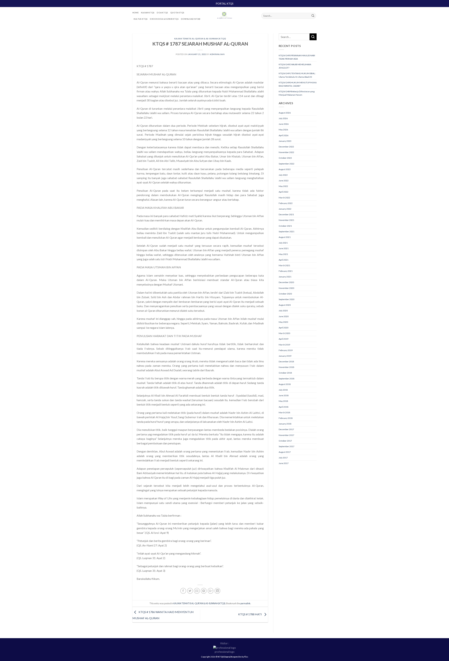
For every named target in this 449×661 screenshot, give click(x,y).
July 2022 (283, 175)
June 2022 (284, 180)
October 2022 (285, 158)
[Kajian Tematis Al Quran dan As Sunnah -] (224, 16)
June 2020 (284, 316)
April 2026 (283, 135)
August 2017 (285, 452)
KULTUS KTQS (141, 19)
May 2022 (283, 186)
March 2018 (284, 412)
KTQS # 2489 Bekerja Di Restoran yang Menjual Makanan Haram (296, 93)
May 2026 (283, 129)
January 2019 (285, 356)
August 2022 (285, 169)
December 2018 (286, 361)
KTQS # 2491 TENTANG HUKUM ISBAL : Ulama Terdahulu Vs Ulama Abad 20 (297, 75)
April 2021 (283, 259)
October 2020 (285, 293)
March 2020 (284, 333)
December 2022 (286, 146)
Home (135, 12)
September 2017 (286, 446)
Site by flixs (243, 656)
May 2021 (283, 254)
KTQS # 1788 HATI (250, 614)
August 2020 (285, 305)
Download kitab (190, 19)
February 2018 (286, 418)
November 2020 (286, 288)
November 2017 (286, 435)
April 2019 (283, 339)
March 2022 (284, 197)
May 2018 (283, 401)
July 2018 (283, 389)
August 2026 (285, 112)
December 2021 (286, 214)
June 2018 (284, 395)
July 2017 (283, 457)
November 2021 (286, 220)
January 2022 (285, 209)
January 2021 (285, 276)
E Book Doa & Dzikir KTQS (164, 19)
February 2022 (286, 203)
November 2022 (286, 152)
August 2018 (285, 384)
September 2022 (286, 163)
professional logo (224, 651)
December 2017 (286, 429)
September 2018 (286, 378)
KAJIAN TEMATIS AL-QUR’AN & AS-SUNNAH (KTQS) (200, 38)
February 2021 (286, 271)
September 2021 (286, 231)
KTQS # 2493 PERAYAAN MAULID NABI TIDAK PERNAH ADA (297, 57)
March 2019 (284, 344)
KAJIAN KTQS (147, 12)
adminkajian (217, 54)
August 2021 (285, 237)
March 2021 (284, 265)
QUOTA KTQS (177, 12)
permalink (245, 603)
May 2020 (283, 322)
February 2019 (286, 350)
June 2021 (284, 248)
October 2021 (285, 226)
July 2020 (283, 310)
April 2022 (283, 191)
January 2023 (285, 141)
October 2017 (285, 440)
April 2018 (283, 407)
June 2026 (284, 124)
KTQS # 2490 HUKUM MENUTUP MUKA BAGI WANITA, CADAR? (298, 84)
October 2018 (285, 372)
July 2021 (283, 242)
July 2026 (283, 118)
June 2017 (284, 463)
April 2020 (283, 327)
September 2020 (286, 299)
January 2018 (285, 423)
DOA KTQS (162, 12)
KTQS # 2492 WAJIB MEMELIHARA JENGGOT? (295, 66)
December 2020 (286, 282)
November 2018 (286, 367)
